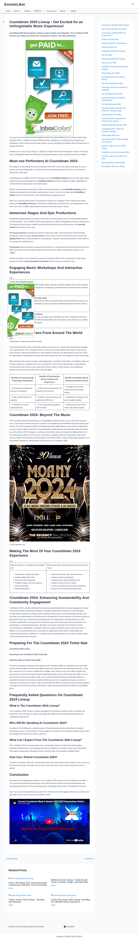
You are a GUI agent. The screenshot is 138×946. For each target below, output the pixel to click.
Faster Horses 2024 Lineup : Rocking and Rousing (26, 900)
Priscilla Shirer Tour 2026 (111, 115)
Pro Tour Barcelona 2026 (111, 104)
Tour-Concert (52, 11)
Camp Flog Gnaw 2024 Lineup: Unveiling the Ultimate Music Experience (70, 900)
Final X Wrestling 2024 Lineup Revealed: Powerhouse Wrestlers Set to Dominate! (28, 884)
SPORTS (37, 11)
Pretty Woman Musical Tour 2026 (114, 125)
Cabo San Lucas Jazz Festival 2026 (115, 152)
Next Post (90, 859)
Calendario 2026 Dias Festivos (113, 59)
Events (62, 11)
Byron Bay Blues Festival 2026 (113, 163)
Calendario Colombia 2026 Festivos (115, 25)
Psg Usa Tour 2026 (109, 63)
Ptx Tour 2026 (107, 55)
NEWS (73, 11)
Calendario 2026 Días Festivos (113, 51)
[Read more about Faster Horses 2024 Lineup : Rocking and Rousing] (20, 895)
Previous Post (11, 859)
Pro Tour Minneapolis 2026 (112, 94)
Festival (27, 11)
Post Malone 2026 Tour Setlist (113, 166)
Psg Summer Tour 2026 (111, 73)
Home (8, 11)
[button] (133, 4)
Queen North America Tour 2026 (114, 29)
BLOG (16, 11)
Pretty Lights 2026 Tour (110, 135)
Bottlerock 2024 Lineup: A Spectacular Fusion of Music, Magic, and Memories (69, 881)
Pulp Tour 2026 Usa (109, 47)
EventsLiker (14, 4)
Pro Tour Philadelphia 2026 (112, 83)
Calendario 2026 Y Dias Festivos (114, 43)
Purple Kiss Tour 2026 (110, 39)
